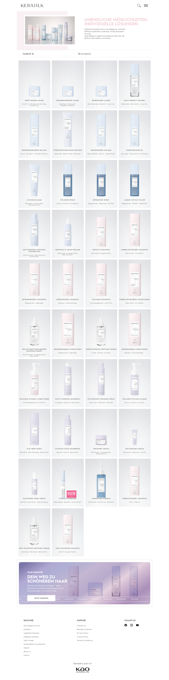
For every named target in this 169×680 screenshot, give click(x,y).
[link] (79, 5)
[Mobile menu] (146, 5)
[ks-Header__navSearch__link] (139, 5)
